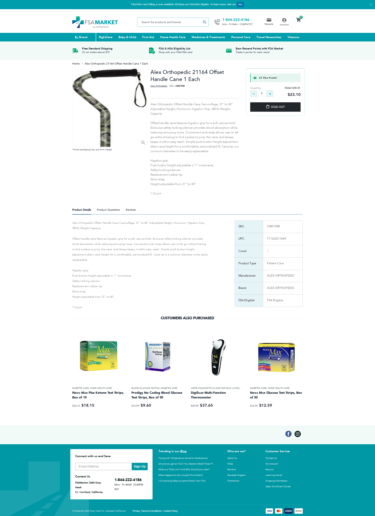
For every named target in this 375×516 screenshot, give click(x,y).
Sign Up (140, 466)
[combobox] (173, 22)
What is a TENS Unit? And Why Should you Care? (184, 469)
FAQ (240, 4)
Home (76, 63)
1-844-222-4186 (235, 19)
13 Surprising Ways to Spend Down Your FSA (181, 480)
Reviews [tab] (131, 209)
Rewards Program (236, 475)
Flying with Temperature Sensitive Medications (183, 458)
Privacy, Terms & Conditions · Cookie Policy (155, 511)
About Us (232, 458)
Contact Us (271, 458)
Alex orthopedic (158, 86)
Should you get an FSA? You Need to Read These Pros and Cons (192, 463)
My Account (271, 463)
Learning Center (273, 475)
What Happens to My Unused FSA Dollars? (180, 475)
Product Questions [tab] (108, 209)
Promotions (233, 480)
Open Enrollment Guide (278, 486)
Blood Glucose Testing (145, 388)
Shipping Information (276, 480)
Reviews (231, 469)
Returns (269, 469)
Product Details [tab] (81, 209)
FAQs (230, 463)
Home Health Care (101, 388)
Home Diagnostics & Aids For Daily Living (215, 388)
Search (204, 22)
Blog (183, 451)
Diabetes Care (80, 388)
